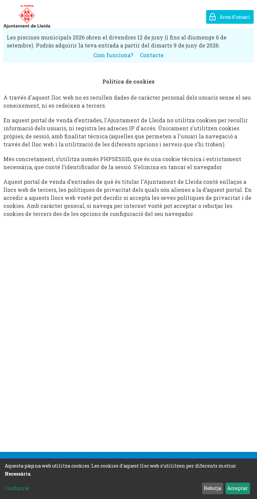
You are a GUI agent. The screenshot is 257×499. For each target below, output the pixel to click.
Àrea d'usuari (235, 17)
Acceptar (237, 488)
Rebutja (212, 488)
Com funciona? (113, 54)
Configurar (17, 488)
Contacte (152, 54)
